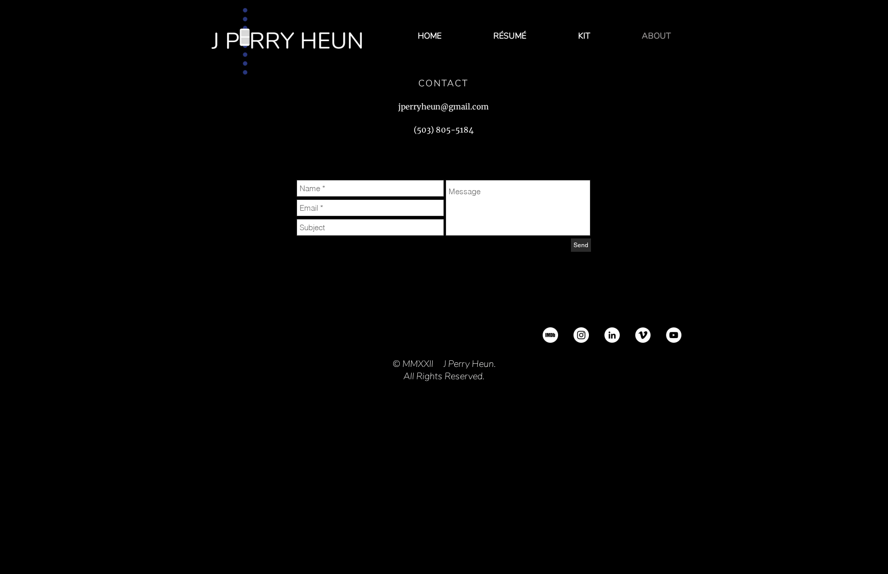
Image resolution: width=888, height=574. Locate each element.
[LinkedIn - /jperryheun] (612, 335)
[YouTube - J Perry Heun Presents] (673, 335)
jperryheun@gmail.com (443, 107)
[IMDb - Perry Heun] (550, 335)
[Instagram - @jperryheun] (581, 335)
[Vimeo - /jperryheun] (643, 335)
